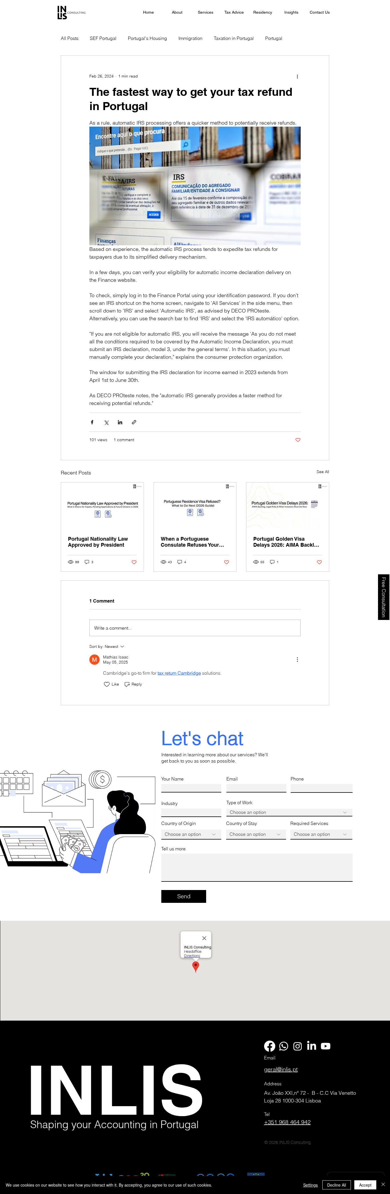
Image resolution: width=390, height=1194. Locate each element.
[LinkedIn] (311, 1046)
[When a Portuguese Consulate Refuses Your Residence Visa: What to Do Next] (195, 506)
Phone (297, 779)
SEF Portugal (103, 38)
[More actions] (297, 76)
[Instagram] (297, 1046)
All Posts (70, 38)
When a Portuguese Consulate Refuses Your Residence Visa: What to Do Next (194, 542)
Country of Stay (241, 823)
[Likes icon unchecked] (106, 684)
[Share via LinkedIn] (120, 422)
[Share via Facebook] (92, 422)
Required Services (309, 823)
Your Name (172, 779)
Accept (365, 1185)
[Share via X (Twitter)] (106, 422)
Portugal (273, 38)
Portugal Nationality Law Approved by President (98, 542)
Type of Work (239, 802)
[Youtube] (325, 1046)
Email (232, 779)
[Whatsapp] (283, 1046)
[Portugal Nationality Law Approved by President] (102, 506)
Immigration (190, 38)
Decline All (336, 1185)
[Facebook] (269, 1046)
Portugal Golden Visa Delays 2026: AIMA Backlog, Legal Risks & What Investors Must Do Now (287, 542)
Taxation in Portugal (234, 38)
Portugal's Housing (147, 38)
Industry (169, 803)
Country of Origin (178, 823)
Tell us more (173, 848)
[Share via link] (134, 422)
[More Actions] (297, 659)
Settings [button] (310, 1185)
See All (323, 471)
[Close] (383, 1184)
